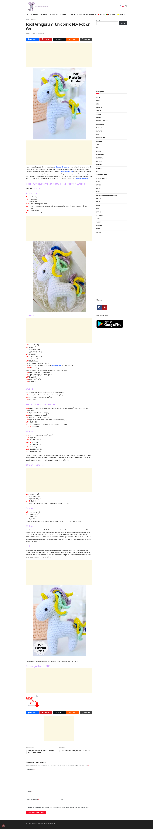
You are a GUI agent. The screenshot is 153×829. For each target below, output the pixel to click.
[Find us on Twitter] (126, 6)
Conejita (36, 14)
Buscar (98, 20)
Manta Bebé (100, 154)
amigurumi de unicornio (62, 167)
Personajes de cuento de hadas (106, 195)
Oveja (98, 182)
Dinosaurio (100, 124)
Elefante (99, 128)
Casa (27, 14)
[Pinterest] (104, 307)
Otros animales (91, 14)
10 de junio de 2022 (31, 33)
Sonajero (99, 215)
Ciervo (45, 14)
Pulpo (98, 205)
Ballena (98, 101)
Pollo (98, 202)
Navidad (64, 14)
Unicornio (33, 19)
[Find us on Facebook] (120, 6)
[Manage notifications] (3, 825)
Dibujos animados (102, 121)
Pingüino (99, 198)
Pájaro (98, 185)
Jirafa (98, 144)
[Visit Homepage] (37, 6)
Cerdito (99, 107)
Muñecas (55, 14)
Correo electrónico (32, 799)
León (97, 148)
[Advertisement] (59, 55)
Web (62, 799)
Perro (98, 192)
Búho (98, 104)
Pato (98, 188)
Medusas (99, 161)
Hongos (99, 141)
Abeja (98, 97)
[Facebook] (99, 307)
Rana (98, 208)
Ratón (98, 212)
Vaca (98, 229)
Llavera (98, 151)
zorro (98, 232)
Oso (80, 14)
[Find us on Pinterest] (123, 6)
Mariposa (99, 158)
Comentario (30, 769)
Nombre (29, 792)
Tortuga (99, 222)
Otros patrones (101, 178)
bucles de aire (56, 366)
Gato (73, 14)
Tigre (98, 219)
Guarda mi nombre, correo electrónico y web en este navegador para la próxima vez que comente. (59, 807)
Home (27, 19)
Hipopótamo (100, 138)
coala (98, 114)
